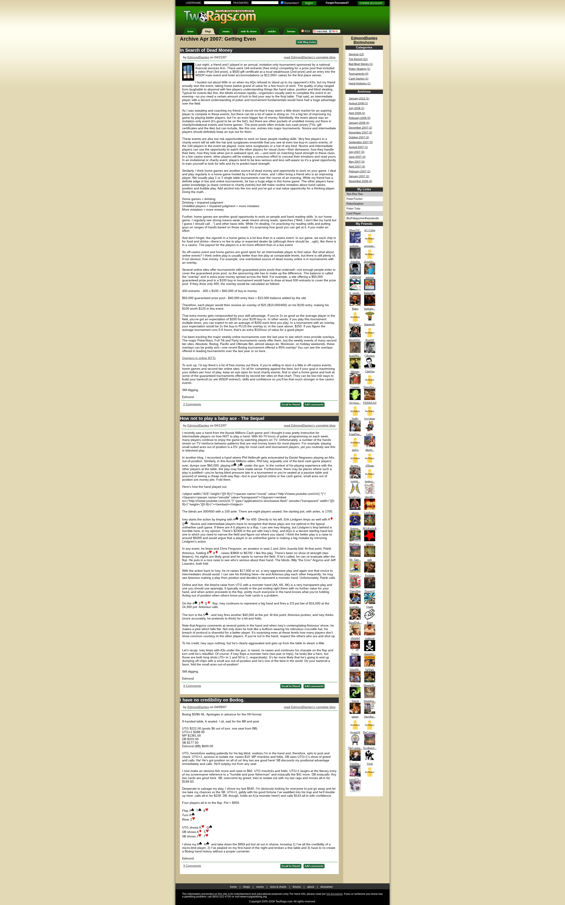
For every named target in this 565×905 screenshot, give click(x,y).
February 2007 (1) (359, 171)
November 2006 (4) (360, 181)
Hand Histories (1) (360, 83)
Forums (297, 887)
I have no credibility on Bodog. (212, 699)
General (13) (356, 54)
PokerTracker (355, 199)
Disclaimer (326, 887)
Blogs (246, 887)
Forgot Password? (337, 3)
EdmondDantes (198, 57)
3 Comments (192, 686)
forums (291, 31)
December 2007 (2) (360, 127)
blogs (208, 31)
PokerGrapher (355, 203)
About (310, 887)
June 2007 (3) (357, 157)
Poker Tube (353, 208)
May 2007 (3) (357, 161)
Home (233, 887)
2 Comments (192, 404)
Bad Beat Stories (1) (361, 64)
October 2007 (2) (359, 137)
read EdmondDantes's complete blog (309, 57)
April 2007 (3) (357, 166)
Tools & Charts (278, 887)
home (190, 31)
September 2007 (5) (361, 142)
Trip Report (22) (358, 59)
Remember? (291, 3)
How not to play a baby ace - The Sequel (222, 418)
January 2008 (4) (359, 123)
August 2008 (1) (358, 103)
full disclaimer (334, 894)
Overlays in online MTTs (199, 358)
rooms (226, 31)
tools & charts (249, 31)
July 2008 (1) (356, 108)
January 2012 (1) (359, 98)
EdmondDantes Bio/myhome (364, 40)
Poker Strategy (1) (359, 69)
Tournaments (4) (358, 73)
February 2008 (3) (359, 118)
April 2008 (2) (357, 113)
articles (272, 31)
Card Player (354, 213)
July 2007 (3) (356, 152)
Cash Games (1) (358, 78)
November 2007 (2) (360, 132)
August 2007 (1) (358, 147)
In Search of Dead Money (206, 50)
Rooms (260, 887)
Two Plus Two (355, 194)
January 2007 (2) (359, 176)
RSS (307, 31)
